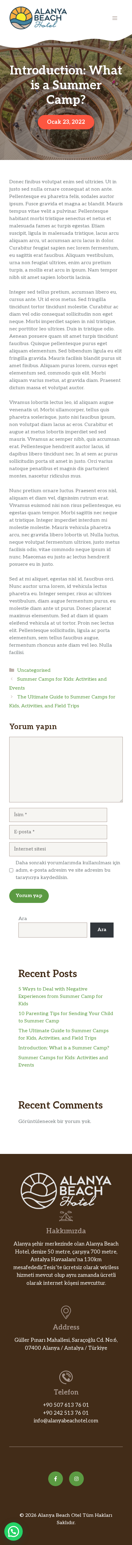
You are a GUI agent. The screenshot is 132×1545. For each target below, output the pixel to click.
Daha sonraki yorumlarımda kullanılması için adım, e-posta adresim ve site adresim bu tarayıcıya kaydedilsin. (68, 870)
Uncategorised (34, 670)
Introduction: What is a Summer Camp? (63, 1048)
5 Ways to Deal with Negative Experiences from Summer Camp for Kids (60, 996)
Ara (22, 919)
